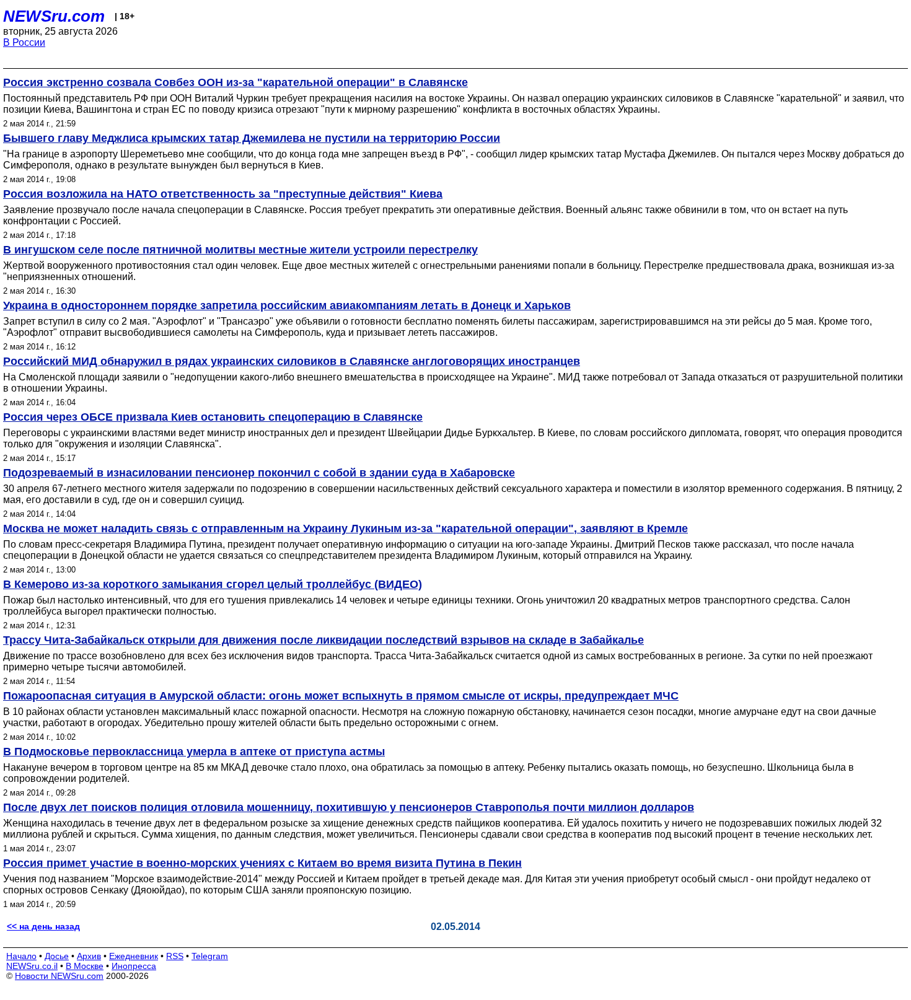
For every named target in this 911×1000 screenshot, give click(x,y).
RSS (174, 956)
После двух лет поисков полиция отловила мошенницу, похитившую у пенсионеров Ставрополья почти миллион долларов (348, 807)
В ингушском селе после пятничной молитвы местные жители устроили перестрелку (240, 249)
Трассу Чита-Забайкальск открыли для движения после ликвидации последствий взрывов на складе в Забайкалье (323, 640)
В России (24, 42)
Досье (57, 956)
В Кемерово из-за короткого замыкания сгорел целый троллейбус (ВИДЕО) (212, 584)
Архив (89, 956)
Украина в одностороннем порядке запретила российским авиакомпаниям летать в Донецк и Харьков (287, 305)
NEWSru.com (54, 16)
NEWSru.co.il (32, 966)
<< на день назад (43, 926)
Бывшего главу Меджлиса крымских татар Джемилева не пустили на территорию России (251, 138)
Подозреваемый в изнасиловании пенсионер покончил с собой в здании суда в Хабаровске (259, 473)
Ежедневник (133, 956)
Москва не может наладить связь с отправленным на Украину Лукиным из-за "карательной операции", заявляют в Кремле (345, 528)
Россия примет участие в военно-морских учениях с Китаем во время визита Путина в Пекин (262, 863)
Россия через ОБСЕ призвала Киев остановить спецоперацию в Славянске (213, 417)
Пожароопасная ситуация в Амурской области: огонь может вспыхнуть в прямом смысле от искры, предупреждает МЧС (341, 696)
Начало (21, 956)
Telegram (209, 956)
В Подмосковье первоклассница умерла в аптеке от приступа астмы (194, 751)
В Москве (84, 966)
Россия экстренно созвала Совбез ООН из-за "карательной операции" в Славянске (235, 82)
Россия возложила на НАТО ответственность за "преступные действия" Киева (222, 194)
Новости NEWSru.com (59, 976)
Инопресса (134, 966)
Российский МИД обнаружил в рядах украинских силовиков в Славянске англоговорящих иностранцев (291, 361)
